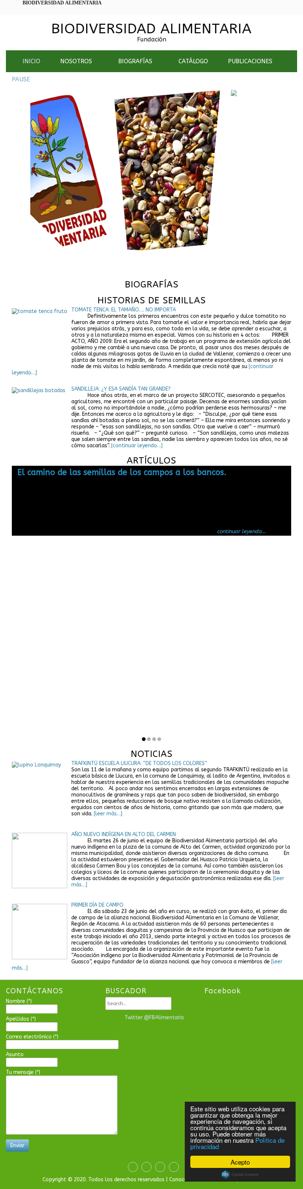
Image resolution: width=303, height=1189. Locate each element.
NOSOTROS (76, 61)
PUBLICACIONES (250, 61)
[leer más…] (107, 814)
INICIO (31, 61)
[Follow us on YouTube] (172, 1167)
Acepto (240, 1161)
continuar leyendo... (241, 531)
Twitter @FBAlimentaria (154, 1017)
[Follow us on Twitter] (145, 1167)
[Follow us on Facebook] (131, 1167)
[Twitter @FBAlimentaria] (113, 1018)
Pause (21, 79)
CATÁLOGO (193, 61)
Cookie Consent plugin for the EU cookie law (240, 1175)
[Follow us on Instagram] (158, 1167)
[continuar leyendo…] (136, 445)
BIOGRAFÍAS (135, 61)
